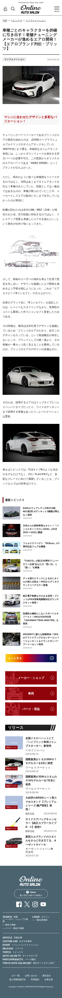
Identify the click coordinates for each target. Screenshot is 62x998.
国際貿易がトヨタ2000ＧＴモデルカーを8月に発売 (41, 761)
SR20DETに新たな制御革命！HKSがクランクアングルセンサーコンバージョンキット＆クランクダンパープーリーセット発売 (41, 639)
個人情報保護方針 (17, 979)
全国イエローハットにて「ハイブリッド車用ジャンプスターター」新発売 (40, 742)
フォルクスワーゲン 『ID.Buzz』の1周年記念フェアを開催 (41, 545)
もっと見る (15, 658)
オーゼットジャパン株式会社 (39, 850)
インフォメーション (36, 20)
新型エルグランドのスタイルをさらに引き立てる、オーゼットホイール (40, 840)
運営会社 (46, 976)
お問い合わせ (31, 976)
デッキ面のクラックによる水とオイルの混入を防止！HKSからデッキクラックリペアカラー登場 (41, 581)
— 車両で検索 (9, 925)
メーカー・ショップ (31, 678)
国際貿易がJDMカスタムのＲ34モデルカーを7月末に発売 (41, 780)
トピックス (16, 20)
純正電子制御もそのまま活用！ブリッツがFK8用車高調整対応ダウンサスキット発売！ (41, 599)
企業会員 (48, 979)
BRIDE (29, 813)
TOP (5, 20)
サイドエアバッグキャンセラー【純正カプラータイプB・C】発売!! (40, 823)
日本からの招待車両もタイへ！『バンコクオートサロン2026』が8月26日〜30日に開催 (41, 529)
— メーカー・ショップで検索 (15, 920)
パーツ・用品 (31, 709)
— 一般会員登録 (39, 920)
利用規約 (35, 979)
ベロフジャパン (35, 750)
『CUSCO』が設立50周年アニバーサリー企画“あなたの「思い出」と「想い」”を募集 (41, 564)
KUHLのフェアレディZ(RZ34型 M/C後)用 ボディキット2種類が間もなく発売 (41, 511)
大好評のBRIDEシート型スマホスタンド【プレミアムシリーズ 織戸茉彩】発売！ (41, 803)
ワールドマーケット (38, 767)
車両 (31, 693)
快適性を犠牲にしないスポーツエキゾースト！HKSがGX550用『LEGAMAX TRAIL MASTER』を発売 (41, 618)
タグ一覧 (15, 976)
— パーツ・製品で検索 (13, 928)
